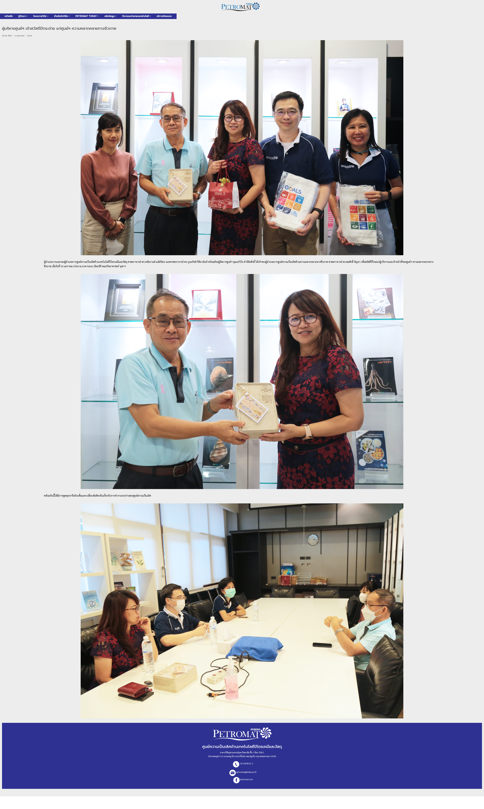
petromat (20, 35)
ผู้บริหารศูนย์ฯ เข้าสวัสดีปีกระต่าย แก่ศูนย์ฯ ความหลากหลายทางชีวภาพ (59, 28)
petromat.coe (246, 779)
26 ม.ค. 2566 (7, 35)
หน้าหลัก (9, 16)
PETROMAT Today (86, 16)
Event (29, 35)
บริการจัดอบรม (164, 16)
